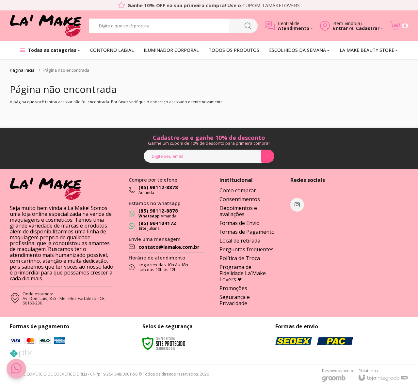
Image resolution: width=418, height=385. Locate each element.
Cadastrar (367, 28)
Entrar (340, 28)
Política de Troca (239, 258)
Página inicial (23, 70)
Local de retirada (239, 240)
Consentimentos (239, 199)
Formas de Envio (239, 223)
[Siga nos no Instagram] (297, 205)
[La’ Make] (46, 25)
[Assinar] (267, 156)
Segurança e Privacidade (234, 300)
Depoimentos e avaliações (238, 211)
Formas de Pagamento (247, 231)
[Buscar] (248, 26)
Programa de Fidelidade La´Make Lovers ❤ (242, 273)
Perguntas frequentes (246, 249)
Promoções (233, 288)
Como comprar (237, 190)
